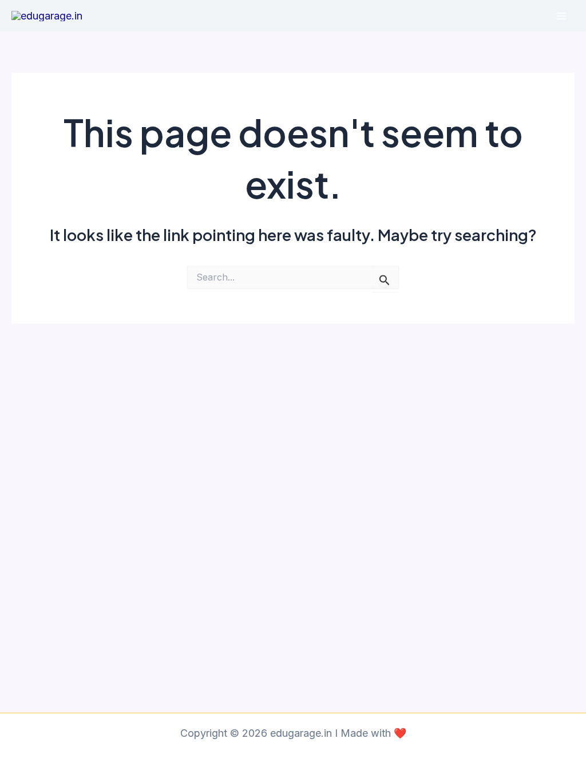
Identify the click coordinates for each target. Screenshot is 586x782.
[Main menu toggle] (561, 15)
